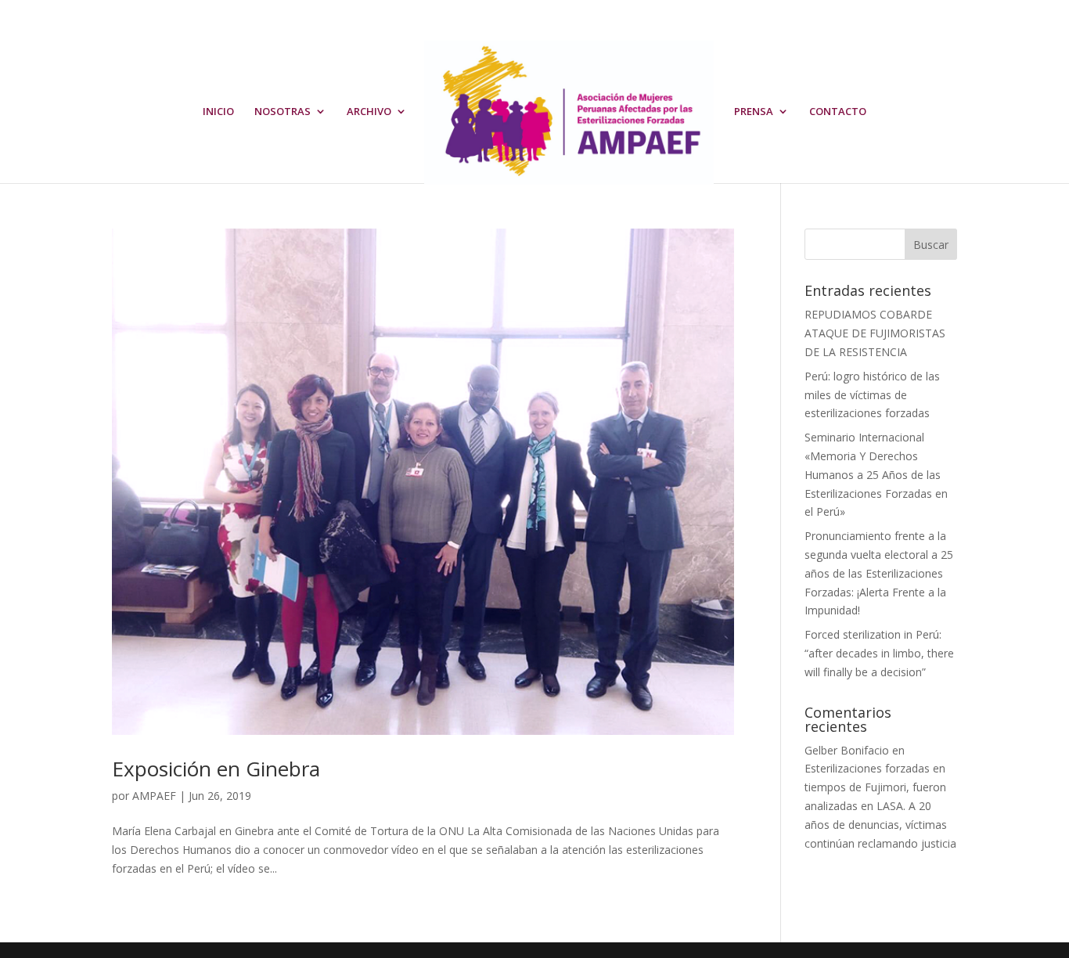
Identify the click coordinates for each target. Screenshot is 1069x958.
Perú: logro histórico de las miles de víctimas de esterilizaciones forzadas (872, 395)
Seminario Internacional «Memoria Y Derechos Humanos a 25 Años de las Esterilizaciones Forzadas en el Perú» (876, 474)
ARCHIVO (369, 112)
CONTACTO (837, 112)
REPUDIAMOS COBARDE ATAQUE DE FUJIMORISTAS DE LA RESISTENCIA (874, 333)
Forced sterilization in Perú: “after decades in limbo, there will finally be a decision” (879, 653)
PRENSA (753, 112)
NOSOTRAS (282, 112)
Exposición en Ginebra (216, 769)
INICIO (218, 112)
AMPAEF (154, 795)
